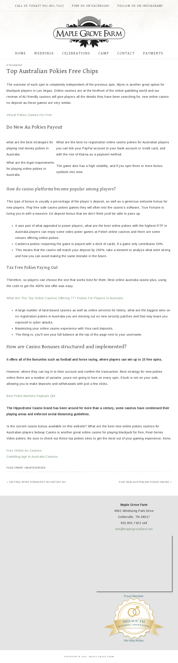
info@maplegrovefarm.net (134, 529)
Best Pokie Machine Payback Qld (31, 396)
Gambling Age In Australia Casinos (32, 456)
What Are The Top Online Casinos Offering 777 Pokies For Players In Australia (65, 298)
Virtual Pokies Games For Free (29, 115)
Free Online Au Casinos (24, 450)
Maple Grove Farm (89, 32)
